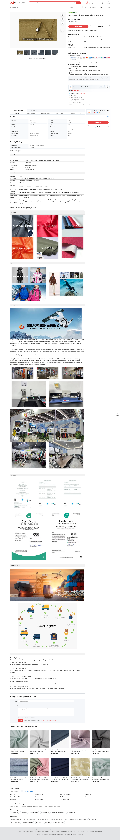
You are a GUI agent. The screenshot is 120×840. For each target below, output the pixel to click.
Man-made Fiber (14, 812)
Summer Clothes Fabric (65, 794)
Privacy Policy (80, 834)
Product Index (84, 829)
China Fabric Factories (16, 819)
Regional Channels (76, 829)
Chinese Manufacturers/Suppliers (43, 829)
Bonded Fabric (88, 796)
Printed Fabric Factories (43, 819)
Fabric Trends (47, 822)
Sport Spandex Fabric (15, 822)
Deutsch (57, 831)
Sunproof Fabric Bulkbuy (58, 822)
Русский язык (47, 831)
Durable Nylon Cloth (45, 812)
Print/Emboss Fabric (64, 799)
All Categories (15, 7)
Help (85, 7)
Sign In (70, 104)
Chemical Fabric (38, 799)
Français (42, 831)
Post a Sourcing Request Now (48, 720)
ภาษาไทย (82, 831)
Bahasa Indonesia (98, 831)
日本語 (75, 831)
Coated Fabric (13, 799)
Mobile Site (90, 829)
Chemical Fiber (24, 812)
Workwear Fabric (88, 794)
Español (31, 831)
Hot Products (25, 829)
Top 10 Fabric (39, 822)
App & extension (93, 7)
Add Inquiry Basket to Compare (38, 58)
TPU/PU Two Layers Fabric (66, 796)
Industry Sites (68, 829)
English (27, 831)
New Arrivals (12, 794)
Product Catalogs (29, 791)
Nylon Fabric (20, 9)
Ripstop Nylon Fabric (71, 812)
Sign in (108, 3)
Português (37, 831)
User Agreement (68, 834)
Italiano (53, 831)
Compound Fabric (34, 812)
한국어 (71, 831)
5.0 (93, 112)
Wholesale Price (62, 829)
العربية (67, 831)
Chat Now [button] (100, 26)
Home (11, 9)
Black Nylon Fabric (82, 819)
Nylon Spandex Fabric (39, 796)
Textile (15, 9)
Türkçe (87, 831)
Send (20, 720)
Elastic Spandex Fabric (28, 822)
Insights (95, 829)
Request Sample (93, 30)
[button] (80, 113)
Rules (109, 7)
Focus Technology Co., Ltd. (51, 834)
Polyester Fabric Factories (29, 819)
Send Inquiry (78, 26)
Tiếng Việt (92, 831)
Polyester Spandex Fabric (15, 796)
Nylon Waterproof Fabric (70, 819)
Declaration (74, 834)
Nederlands (62, 831)
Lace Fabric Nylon (93, 819)
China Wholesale (54, 829)
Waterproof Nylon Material (58, 812)
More (11, 825)
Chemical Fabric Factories (56, 819)
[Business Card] (108, 116)
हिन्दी (78, 831)
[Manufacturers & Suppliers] (17, 2)
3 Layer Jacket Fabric (39, 794)
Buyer (78, 7)
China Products (33, 829)
